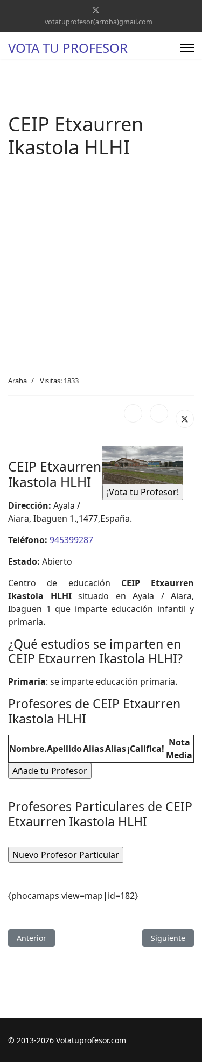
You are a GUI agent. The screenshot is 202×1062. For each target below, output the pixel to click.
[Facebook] (133, 413)
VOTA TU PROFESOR (68, 47)
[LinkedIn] (159, 413)
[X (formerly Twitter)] (185, 419)
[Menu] (187, 48)
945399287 (71, 540)
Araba (17, 380)
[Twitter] (96, 10)
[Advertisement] (101, 269)
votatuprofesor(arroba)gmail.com (98, 21)
